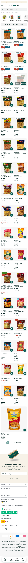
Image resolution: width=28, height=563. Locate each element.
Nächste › (19, 442)
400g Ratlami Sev (5, 263)
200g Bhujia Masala (19, 66)
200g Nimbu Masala (6, 131)
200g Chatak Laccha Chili (7, 198)
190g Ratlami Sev (18, 198)
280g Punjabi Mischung (6, 311)
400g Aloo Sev (17, 241)
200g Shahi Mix (18, 333)
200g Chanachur (18, 176)
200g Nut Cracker (18, 286)
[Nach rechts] (24, 2)
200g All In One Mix (19, 42)
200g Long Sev (17, 131)
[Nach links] (3, 2)
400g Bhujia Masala (5, 377)
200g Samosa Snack (5, 109)
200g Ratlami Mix (18, 219)
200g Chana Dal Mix (6, 153)
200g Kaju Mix (4, 219)
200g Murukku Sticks (6, 176)
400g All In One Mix (5, 354)
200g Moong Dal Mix (19, 109)
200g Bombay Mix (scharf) (18, 264)
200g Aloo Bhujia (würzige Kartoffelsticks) (7, 43)
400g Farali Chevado (6, 399)
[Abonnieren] (26, 474)
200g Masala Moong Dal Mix (20, 154)
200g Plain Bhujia (5, 66)
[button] (14, 9)
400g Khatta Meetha (6, 333)
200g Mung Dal (18, 377)
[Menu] (2, 5)
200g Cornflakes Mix (19, 311)
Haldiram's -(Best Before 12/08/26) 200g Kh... (7, 288)
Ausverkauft (17, 83)
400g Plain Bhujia (5, 241)
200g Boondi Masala (19, 88)
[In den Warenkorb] (11, 38)
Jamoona (11, 550)
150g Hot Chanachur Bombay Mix (19, 355)
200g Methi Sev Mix (19, 399)
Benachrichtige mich (23, 83)
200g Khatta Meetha (6, 88)
